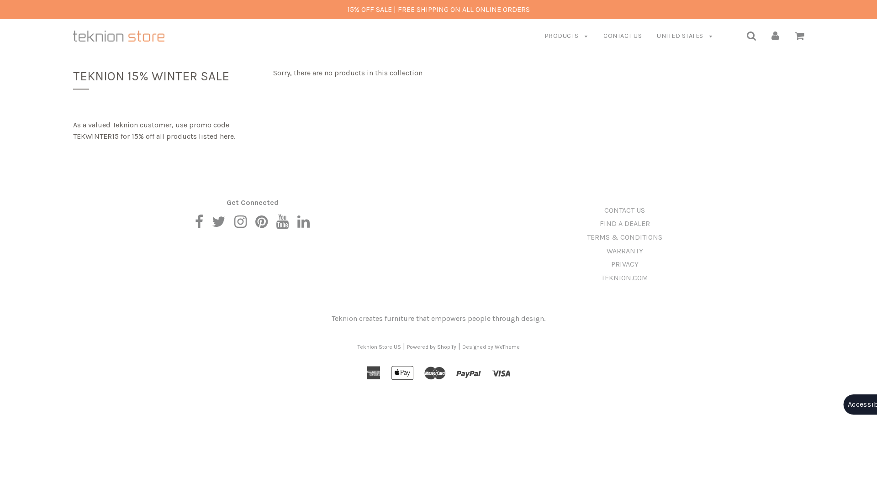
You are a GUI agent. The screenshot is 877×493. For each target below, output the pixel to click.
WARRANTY (625, 250)
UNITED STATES (681, 36)
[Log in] (775, 35)
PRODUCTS (562, 36)
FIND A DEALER (625, 223)
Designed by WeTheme (491, 347)
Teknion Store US (379, 347)
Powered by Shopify (431, 347)
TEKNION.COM (624, 277)
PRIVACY (625, 264)
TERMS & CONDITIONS (624, 237)
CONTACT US (622, 36)
